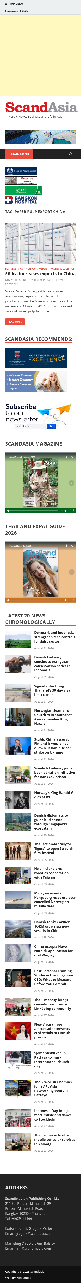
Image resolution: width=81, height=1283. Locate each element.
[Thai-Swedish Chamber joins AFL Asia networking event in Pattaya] (18, 1082)
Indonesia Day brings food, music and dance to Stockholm (53, 1115)
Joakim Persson (43, 280)
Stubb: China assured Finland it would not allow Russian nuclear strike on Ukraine (52, 746)
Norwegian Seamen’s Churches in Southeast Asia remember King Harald (53, 717)
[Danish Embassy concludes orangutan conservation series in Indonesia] (18, 657)
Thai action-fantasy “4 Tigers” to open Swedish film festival (54, 848)
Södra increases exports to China (40, 274)
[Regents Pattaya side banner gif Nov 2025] (36, 367)
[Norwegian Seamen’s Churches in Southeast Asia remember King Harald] (18, 711)
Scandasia (37, 1271)
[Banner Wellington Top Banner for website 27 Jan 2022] (21, 183)
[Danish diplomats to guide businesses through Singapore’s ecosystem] (18, 816)
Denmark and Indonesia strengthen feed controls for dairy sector (54, 637)
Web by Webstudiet (18, 1278)
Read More (13, 320)
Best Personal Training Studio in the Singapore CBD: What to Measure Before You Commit (53, 977)
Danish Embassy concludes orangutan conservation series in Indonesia (52, 663)
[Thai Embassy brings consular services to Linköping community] (18, 1000)
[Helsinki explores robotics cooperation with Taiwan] (18, 869)
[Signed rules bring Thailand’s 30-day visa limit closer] (18, 686)
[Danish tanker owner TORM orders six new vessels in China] (18, 922)
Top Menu (16, 3)
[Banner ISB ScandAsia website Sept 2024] (40, 142)
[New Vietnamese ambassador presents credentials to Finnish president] (18, 1024)
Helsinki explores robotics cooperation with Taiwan (51, 873)
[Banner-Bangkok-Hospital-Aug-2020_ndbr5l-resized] (21, 202)
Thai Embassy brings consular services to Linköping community (52, 1004)
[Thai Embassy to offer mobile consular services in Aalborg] (18, 1135)
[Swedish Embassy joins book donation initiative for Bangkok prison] (18, 768)
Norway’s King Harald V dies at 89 (53, 794)
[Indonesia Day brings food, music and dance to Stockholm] (18, 1111)
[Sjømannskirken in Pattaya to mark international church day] (18, 1053)
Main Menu (20, 154)
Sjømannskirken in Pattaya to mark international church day (51, 1059)
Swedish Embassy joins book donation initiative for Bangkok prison (54, 772)
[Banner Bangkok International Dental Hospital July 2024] (36, 390)
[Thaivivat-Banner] (23, 193)
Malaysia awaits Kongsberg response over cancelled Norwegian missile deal (55, 899)
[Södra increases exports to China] (40, 244)
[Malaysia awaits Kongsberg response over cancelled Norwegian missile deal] (18, 893)
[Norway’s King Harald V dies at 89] (18, 793)
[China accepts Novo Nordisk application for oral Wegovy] (18, 947)
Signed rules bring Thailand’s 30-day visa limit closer (52, 690)
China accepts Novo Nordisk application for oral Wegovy (53, 951)
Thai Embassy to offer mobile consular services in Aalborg (54, 1139)
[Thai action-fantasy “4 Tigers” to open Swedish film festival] (18, 844)
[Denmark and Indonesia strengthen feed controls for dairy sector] (18, 633)
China (31, 268)
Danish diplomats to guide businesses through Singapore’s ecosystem (51, 822)
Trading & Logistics (61, 268)
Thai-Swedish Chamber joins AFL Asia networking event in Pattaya (53, 1088)
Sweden (42, 268)
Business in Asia (15, 268)
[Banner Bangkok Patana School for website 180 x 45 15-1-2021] (21, 174)
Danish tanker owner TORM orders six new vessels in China (52, 926)
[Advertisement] (40, 55)
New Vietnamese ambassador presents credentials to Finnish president (52, 1031)
